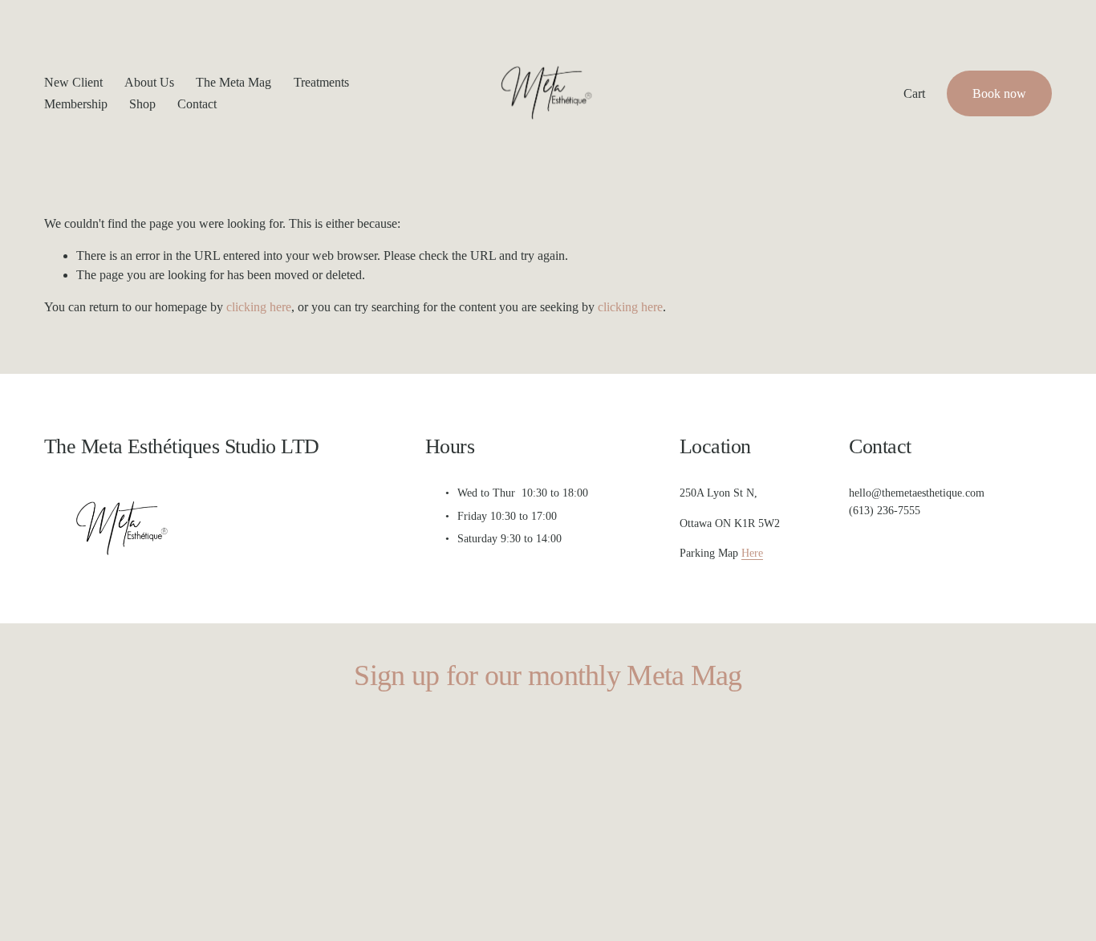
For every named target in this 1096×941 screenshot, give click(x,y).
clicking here (258, 307)
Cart (914, 93)
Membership (76, 104)
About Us (149, 82)
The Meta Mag (233, 82)
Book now (999, 93)
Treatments (321, 82)
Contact (197, 104)
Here (752, 552)
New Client (73, 82)
